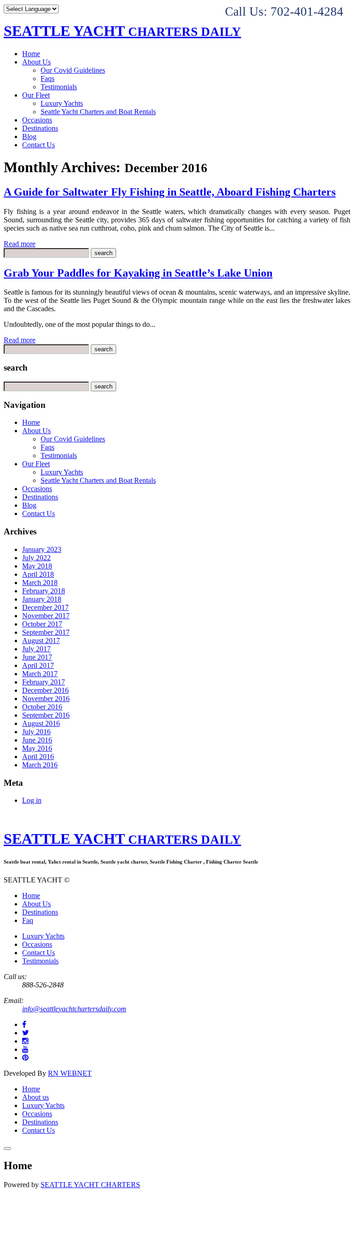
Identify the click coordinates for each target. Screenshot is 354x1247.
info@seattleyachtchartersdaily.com (74, 1009)
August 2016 (41, 723)
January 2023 (41, 549)
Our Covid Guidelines (73, 70)
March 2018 (40, 582)
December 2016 (45, 690)
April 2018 (38, 574)
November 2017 (46, 616)
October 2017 (42, 624)
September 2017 (46, 632)
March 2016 (40, 765)
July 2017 (36, 649)
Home (31, 54)
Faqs (47, 78)
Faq (27, 920)
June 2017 (37, 657)
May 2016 (37, 748)
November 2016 (46, 698)
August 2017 (41, 640)
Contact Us (38, 145)
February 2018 (43, 591)
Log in (31, 800)
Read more (19, 244)
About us (35, 1097)
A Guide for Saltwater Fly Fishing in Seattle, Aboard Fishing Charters (170, 192)
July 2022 (36, 558)
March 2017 (40, 674)
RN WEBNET (70, 1073)
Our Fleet (36, 95)
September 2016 (46, 715)
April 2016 (38, 756)
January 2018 (41, 599)
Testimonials (59, 87)
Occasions (37, 120)
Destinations (40, 128)
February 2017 (43, 682)
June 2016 (37, 740)
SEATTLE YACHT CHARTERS (90, 1185)
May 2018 (37, 566)
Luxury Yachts (62, 103)
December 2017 (45, 607)
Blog (29, 136)
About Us (36, 62)
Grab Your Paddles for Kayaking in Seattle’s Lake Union (138, 273)
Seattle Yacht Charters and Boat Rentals (98, 112)
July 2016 (36, 732)
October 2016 (42, 707)
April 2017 (38, 665)
